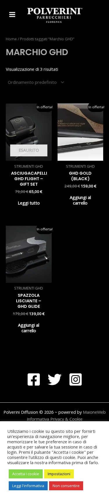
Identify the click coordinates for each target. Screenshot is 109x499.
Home (11, 38)
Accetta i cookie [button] (25, 473)
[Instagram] (76, 379)
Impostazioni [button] (59, 473)
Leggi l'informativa (28, 485)
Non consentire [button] (66, 485)
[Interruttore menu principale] (12, 14)
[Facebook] (34, 379)
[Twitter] (55, 379)
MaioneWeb (94, 412)
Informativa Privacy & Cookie (55, 419)
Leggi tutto (29, 203)
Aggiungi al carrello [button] (80, 200)
